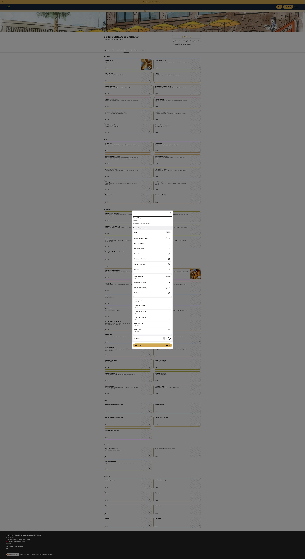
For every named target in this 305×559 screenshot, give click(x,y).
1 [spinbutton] (166, 338)
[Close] (170, 212)
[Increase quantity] (169, 338)
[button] (152, 345)
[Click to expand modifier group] (169, 238)
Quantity (137, 338)
